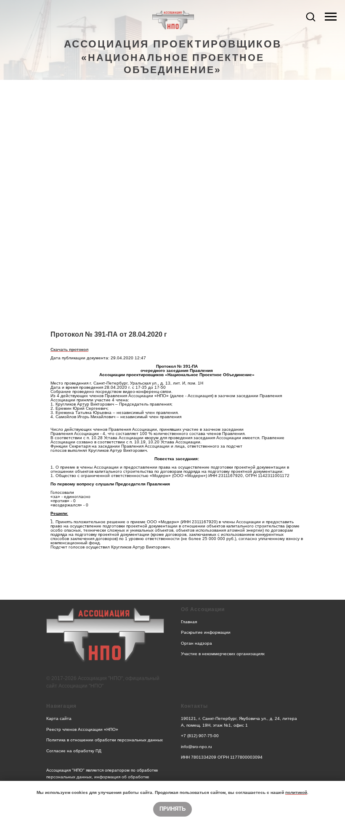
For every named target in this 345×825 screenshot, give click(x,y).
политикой (296, 792)
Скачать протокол (69, 349)
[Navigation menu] (331, 17)
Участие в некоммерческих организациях (223, 653)
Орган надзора (196, 643)
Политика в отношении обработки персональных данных (104, 740)
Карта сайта (59, 718)
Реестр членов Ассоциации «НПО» (82, 729)
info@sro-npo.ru (196, 746)
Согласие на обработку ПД (73, 751)
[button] (310, 16)
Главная (189, 621)
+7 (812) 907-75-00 (200, 735)
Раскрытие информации (206, 632)
